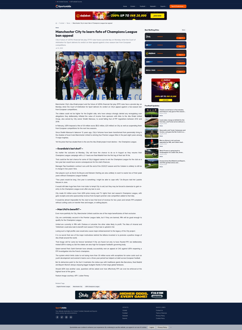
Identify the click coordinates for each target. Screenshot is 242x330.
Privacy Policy (160, 315)
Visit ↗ (181, 38)
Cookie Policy (160, 318)
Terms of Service (161, 313)
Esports (163, 6)
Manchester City (77, 286)
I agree (151, 327)
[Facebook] (57, 317)
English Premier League (63, 286)
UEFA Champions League (92, 286)
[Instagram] (66, 317)
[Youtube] (71, 317)
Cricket (132, 6)
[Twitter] (62, 317)
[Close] (171, 327)
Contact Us (159, 310)
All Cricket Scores (62, 1)
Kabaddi (153, 6)
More (183, 30)
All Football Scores (76, 1)
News (68, 23)
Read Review (180, 35)
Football (142, 6)
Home (125, 6)
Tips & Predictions (177, 6)
